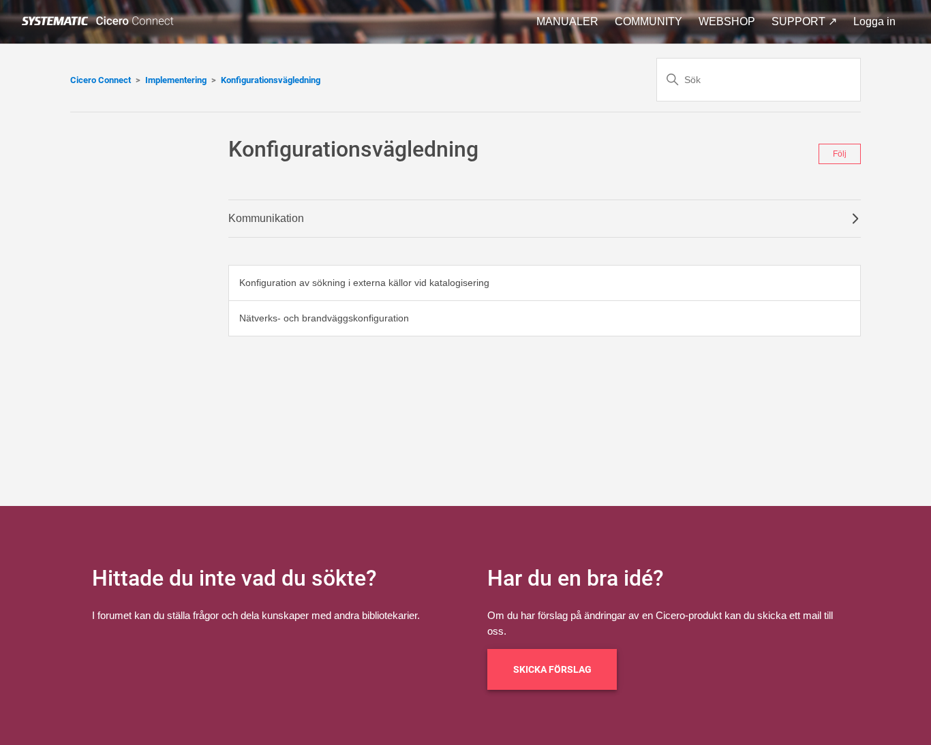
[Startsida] (100, 21)
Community (648, 21)
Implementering (176, 80)
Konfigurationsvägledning (270, 80)
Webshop (727, 21)
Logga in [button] (874, 21)
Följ (839, 154)
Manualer (567, 21)
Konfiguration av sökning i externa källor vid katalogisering (364, 282)
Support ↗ (804, 21)
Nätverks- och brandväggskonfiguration (324, 318)
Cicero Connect (100, 80)
